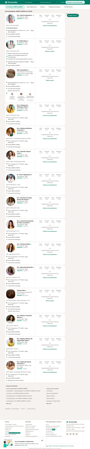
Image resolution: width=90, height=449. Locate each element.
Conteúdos (49, 431)
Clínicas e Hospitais (30, 426)
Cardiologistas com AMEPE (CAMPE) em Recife (18, 401)
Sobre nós (7, 429)
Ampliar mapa (72, 15)
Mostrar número (49, 51)
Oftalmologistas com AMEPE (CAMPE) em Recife (19, 396)
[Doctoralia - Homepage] (14, 2)
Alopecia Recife (50, 398)
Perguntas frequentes (31, 436)
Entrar (63, 2)
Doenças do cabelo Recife (53, 401)
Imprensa (7, 436)
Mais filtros (69, 7)
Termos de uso (50, 433)
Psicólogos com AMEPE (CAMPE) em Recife (17, 393)
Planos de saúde (29, 428)
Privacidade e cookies (11, 424)
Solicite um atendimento (50, 25)
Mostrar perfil (50, 80)
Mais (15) (8, 403)
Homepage (7, 408)
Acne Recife (49, 391)
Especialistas (28, 424)
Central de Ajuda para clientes (54, 436)
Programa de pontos (54, 7)
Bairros (43, 7)
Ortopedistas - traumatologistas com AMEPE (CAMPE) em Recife (23, 391)
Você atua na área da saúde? (75, 2)
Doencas (27, 434)
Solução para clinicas (51, 428)
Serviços (27, 433)
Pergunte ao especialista (32, 429)
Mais (26, 17)
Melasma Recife (50, 396)
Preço (47, 424)
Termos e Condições (10, 434)
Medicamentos (29, 431)
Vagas (12, 433)
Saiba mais (24, 445)
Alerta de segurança (51, 434)
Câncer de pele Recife (52, 393)
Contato (7, 431)
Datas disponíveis (31, 7)
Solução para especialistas (53, 426)
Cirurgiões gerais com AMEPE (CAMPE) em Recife (19, 398)
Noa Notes (50, 429)
